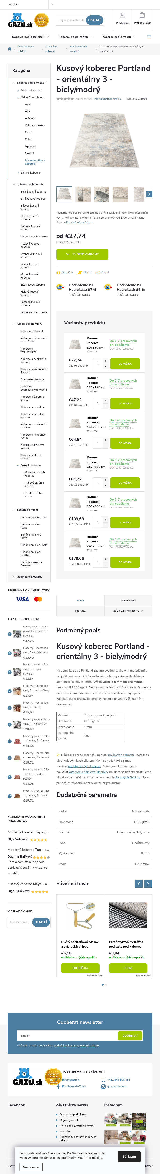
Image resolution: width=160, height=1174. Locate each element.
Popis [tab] (80, 600)
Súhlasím (129, 1156)
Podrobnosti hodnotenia (107, 98)
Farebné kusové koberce (30, 303)
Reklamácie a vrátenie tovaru (77, 1125)
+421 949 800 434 (118, 1080)
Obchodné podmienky (73, 1114)
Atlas (28, 104)
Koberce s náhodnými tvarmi (34, 436)
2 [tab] (106, 985)
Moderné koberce (31, 90)
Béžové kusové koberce (30, 207)
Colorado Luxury (35, 125)
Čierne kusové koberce (34, 236)
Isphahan (30, 146)
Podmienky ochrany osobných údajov (78, 1138)
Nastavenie (31, 1167)
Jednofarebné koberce (34, 312)
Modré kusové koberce (29, 276)
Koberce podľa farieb (30, 184)
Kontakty (13, 4)
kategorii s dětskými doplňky (88, 772)
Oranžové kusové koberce (31, 255)
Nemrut (29, 153)
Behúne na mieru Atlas (31, 526)
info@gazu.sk (70, 1080)
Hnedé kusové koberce (29, 217)
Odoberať (130, 1036)
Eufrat (28, 139)
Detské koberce (30, 173)
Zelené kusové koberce (29, 265)
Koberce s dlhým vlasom (31, 456)
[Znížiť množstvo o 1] (105, 366)
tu (101, 1158)
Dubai (28, 132)
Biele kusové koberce (33, 192)
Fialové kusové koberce (29, 293)
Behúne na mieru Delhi (34, 545)
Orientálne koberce (32, 97)
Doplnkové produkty (29, 577)
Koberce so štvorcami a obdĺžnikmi (34, 339)
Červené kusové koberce (30, 227)
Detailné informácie (77, 222)
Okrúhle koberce (31, 465)
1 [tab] (103, 985)
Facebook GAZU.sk (74, 1086)
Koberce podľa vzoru (29, 324)
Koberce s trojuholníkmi (28, 350)
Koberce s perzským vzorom (33, 415)
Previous (139, 884)
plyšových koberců (121, 755)
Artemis (30, 118)
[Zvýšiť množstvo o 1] (105, 361)
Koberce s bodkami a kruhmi (33, 360)
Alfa (27, 111)
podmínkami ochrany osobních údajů (76, 1045)
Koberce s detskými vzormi (32, 446)
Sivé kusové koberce (33, 199)
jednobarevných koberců (84, 766)
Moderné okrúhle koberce (35, 474)
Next (148, 884)
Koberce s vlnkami (32, 331)
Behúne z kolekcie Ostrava (31, 563)
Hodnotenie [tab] (128, 600)
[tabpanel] (80, 936)
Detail (128, 968)
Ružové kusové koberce (30, 245)
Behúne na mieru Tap (33, 517)
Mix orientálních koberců (35, 162)
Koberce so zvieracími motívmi (34, 425)
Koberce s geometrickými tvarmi (34, 388)
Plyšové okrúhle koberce (34, 484)
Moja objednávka (70, 1120)
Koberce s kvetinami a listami (34, 370)
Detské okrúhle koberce (34, 494)
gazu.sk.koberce (117, 1086)
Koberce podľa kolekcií (31, 83)
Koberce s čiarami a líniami (32, 398)
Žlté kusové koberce (33, 285)
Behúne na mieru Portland (31, 553)
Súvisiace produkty (126, 611)
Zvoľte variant (85, 254)
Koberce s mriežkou (33, 407)
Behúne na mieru (27, 510)
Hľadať (94, 20)
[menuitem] (31, 37)
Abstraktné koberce (32, 379)
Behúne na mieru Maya (31, 536)
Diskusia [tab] (80, 611)
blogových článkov (127, 777)
